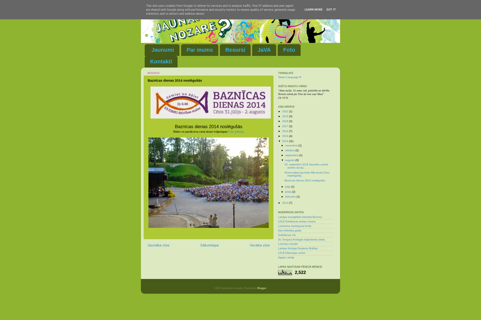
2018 (285, 121)
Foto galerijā (235, 131)
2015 (285, 136)
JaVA (264, 50)
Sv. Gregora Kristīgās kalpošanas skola (301, 239)
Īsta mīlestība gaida (289, 230)
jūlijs (288, 186)
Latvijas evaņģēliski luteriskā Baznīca (300, 217)
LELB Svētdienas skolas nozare (297, 221)
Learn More (314, 9)
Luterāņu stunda (288, 243)
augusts (290, 160)
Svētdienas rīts (287, 235)
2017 (285, 126)
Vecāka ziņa (260, 245)
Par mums (200, 50)
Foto (289, 50)
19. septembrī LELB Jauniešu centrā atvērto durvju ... (306, 166)
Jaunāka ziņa (158, 245)
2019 (285, 116)
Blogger (261, 288)
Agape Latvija (286, 257)
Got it (331, 9)
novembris (291, 145)
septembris (292, 155)
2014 (285, 141)
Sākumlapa (209, 245)
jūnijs (288, 191)
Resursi (235, 50)
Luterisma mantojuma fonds (294, 226)
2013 (285, 202)
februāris (290, 196)
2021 (285, 111)
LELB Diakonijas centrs (292, 253)
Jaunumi (162, 50)
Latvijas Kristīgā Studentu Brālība (298, 248)
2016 (285, 131)
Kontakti (161, 62)
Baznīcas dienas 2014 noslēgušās (304, 180)
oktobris (290, 150)
